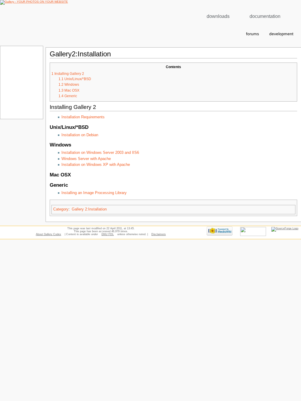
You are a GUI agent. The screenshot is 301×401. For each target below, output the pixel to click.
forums (252, 34)
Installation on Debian (79, 135)
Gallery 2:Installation (89, 209)
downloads (218, 16)
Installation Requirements (83, 117)
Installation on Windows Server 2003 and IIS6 (100, 153)
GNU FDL (107, 234)
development (281, 34)
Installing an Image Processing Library (94, 193)
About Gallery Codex (48, 234)
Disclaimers (158, 234)
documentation (265, 16)
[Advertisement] (21, 82)
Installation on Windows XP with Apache (95, 165)
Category (60, 209)
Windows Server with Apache (86, 159)
